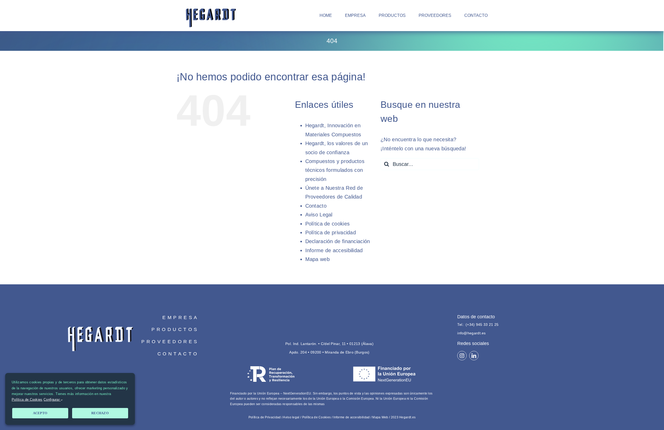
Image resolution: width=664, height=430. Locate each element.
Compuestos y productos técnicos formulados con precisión (335, 170)
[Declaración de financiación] (332, 387)
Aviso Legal (319, 214)
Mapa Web (380, 417)
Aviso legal (291, 417)
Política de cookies (327, 224)
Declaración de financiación (337, 241)
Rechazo (100, 413)
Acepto (40, 413)
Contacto (316, 206)
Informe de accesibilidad (334, 250)
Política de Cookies (316, 417)
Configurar (52, 399)
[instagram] (462, 355)
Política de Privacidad (264, 417)
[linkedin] (474, 355)
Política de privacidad (330, 232)
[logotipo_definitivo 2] (100, 314)
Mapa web (317, 259)
